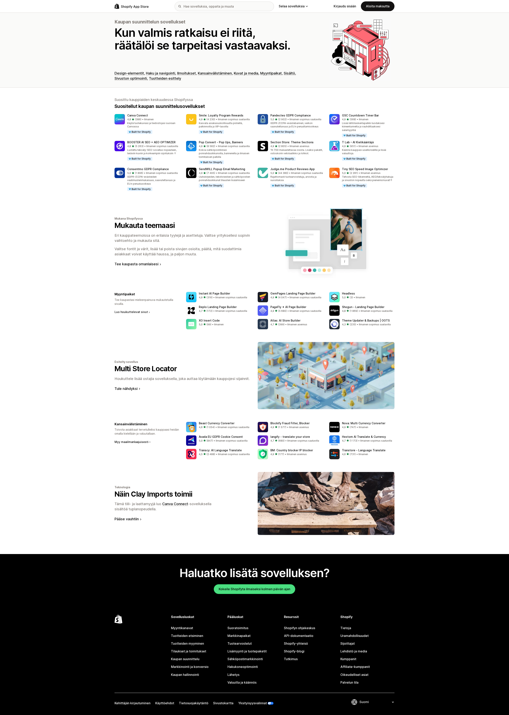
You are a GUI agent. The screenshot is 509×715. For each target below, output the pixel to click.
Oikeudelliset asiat (354, 675)
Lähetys (233, 675)
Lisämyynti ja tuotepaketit (247, 651)
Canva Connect (137, 115)
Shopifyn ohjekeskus (299, 628)
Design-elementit (129, 73)
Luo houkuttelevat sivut (131, 312)
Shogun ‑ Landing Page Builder (363, 307)
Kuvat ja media (246, 73)
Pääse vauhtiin (127, 519)
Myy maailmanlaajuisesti (132, 442)
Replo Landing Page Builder (218, 307)
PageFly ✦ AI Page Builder (288, 307)
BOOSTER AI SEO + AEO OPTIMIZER (151, 142)
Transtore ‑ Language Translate (364, 450)
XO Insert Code (209, 320)
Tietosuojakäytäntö (193, 703)
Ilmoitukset (186, 73)
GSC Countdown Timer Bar (360, 115)
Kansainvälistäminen (215, 73)
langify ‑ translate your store (290, 436)
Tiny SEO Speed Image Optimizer (365, 169)
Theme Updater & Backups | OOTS (366, 320)
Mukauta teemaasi (145, 225)
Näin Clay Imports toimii (153, 494)
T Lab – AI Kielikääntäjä (358, 142)
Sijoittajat (347, 643)
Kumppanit (348, 659)
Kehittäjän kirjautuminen (133, 703)
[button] (147, 124)
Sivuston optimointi (131, 78)
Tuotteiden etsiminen (187, 636)
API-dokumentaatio (298, 636)
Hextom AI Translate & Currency (364, 436)
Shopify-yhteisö (296, 643)
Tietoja (345, 628)
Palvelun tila (349, 682)
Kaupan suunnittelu (185, 659)
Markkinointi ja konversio (190, 667)
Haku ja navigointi (160, 73)
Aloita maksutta (378, 6)
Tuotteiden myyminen (187, 643)
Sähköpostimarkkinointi (245, 659)
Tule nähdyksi (126, 389)
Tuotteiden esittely (165, 78)
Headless (348, 293)
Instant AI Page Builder (214, 293)
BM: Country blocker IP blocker (291, 450)
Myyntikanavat (182, 628)
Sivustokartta (223, 703)
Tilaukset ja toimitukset (188, 651)
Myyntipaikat (271, 73)
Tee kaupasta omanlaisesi (136, 264)
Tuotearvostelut (239, 643)
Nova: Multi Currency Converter (363, 423)
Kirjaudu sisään (345, 6)
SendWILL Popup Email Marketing (222, 169)
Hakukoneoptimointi (242, 667)
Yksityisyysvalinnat (252, 703)
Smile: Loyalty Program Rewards (221, 115)
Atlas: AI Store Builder (285, 320)
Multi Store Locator (146, 368)
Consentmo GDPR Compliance (148, 169)
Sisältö (289, 73)
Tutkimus (291, 659)
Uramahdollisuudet (354, 636)
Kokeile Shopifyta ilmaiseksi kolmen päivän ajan (254, 589)
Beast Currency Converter (216, 423)
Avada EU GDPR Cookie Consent (221, 436)
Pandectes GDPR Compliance (290, 115)
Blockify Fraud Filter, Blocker (290, 423)
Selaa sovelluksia (292, 6)
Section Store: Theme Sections (292, 142)
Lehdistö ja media (353, 651)
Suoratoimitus (237, 628)
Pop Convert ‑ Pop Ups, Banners (221, 142)
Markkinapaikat (239, 636)
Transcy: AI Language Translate (220, 450)
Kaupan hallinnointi (185, 675)
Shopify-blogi (294, 651)
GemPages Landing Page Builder (292, 293)
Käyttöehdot (164, 703)
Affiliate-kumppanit (355, 667)
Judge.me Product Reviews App (292, 169)
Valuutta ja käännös (241, 682)
